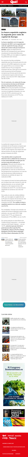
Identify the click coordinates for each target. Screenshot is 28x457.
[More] (23, 252)
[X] (10, 252)
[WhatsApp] (17, 252)
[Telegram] (20, 252)
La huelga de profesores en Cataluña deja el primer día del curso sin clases (17, 329)
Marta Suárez (5, 39)
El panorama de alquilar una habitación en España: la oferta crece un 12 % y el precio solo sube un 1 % (17, 338)
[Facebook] (7, 252)
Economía (3, 29)
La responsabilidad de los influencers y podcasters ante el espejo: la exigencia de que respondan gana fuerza (18, 356)
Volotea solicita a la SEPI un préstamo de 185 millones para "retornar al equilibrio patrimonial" (9, 242)
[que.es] (14, 2)
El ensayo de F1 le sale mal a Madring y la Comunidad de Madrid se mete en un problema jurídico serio (18, 347)
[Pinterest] (14, 252)
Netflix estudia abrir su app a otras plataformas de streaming (18, 319)
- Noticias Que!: (10, 5)
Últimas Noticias (3, 5)
